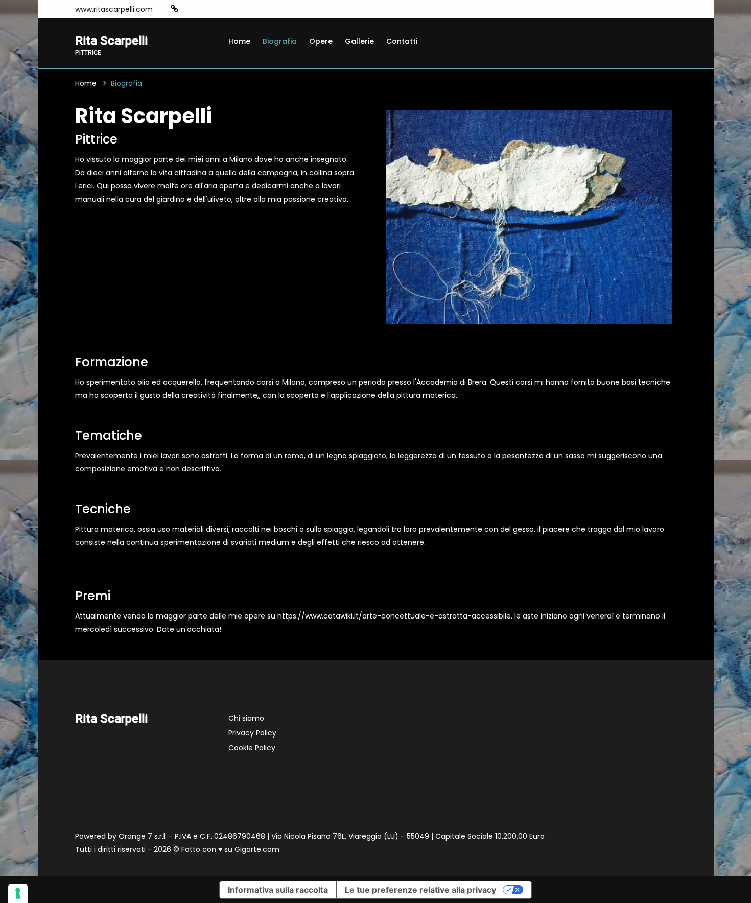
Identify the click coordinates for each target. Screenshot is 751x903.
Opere (321, 41)
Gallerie (359, 41)
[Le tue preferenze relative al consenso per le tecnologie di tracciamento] (18, 893)
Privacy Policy (252, 733)
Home (239, 41)
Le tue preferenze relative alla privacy (420, 890)
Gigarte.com (256, 849)
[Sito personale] (174, 9)
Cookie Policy (251, 748)
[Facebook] (190, 9)
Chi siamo (246, 718)
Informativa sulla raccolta (278, 890)
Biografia (280, 41)
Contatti (401, 41)
